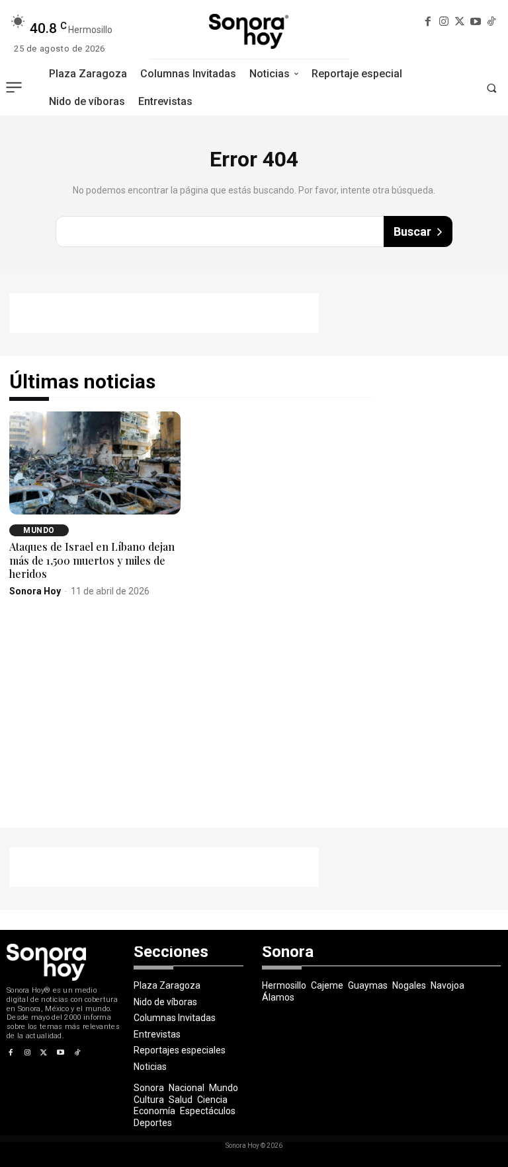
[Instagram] (444, 22)
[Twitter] (460, 22)
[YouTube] (475, 22)
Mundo (39, 530)
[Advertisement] (164, 313)
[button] (491, 87)
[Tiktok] (491, 22)
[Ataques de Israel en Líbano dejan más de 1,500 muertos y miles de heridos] (95, 462)
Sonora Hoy (35, 591)
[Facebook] (428, 22)
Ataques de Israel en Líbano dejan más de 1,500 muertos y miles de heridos (92, 560)
